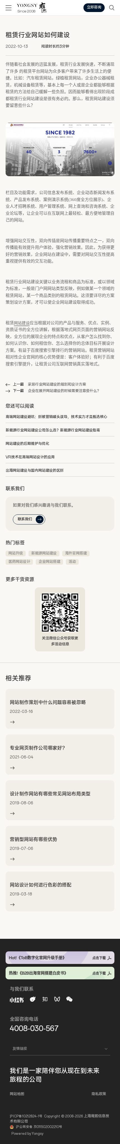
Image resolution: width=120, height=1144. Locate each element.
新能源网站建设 (44, 553)
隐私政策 (99, 1094)
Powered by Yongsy (27, 1134)
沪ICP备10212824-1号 (26, 1116)
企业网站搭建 (49, 561)
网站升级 (15, 553)
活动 (72, 561)
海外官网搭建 (76, 553)
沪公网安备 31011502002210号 (39, 1127)
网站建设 (22, 323)
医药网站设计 (19, 561)
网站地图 (17, 1094)
